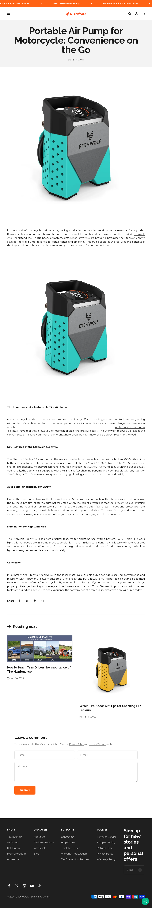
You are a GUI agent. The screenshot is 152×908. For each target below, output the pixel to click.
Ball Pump (13, 848)
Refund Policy (105, 848)
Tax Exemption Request (75, 859)
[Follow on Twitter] (17, 886)
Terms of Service (97, 744)
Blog (36, 853)
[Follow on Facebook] (9, 886)
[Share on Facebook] (19, 601)
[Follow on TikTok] (39, 886)
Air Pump (12, 842)
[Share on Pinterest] (35, 601)
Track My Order (70, 848)
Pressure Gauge (17, 853)
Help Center (68, 842)
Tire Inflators (14, 837)
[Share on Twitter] (27, 601)
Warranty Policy (106, 859)
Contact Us (67, 837)
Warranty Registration (74, 853)
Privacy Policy (76, 744)
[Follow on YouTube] (32, 886)
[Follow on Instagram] (24, 886)
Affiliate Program (44, 842)
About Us (39, 837)
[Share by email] (42, 601)
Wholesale (40, 848)
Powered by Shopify (39, 896)
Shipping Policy (106, 842)
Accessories (13, 859)
